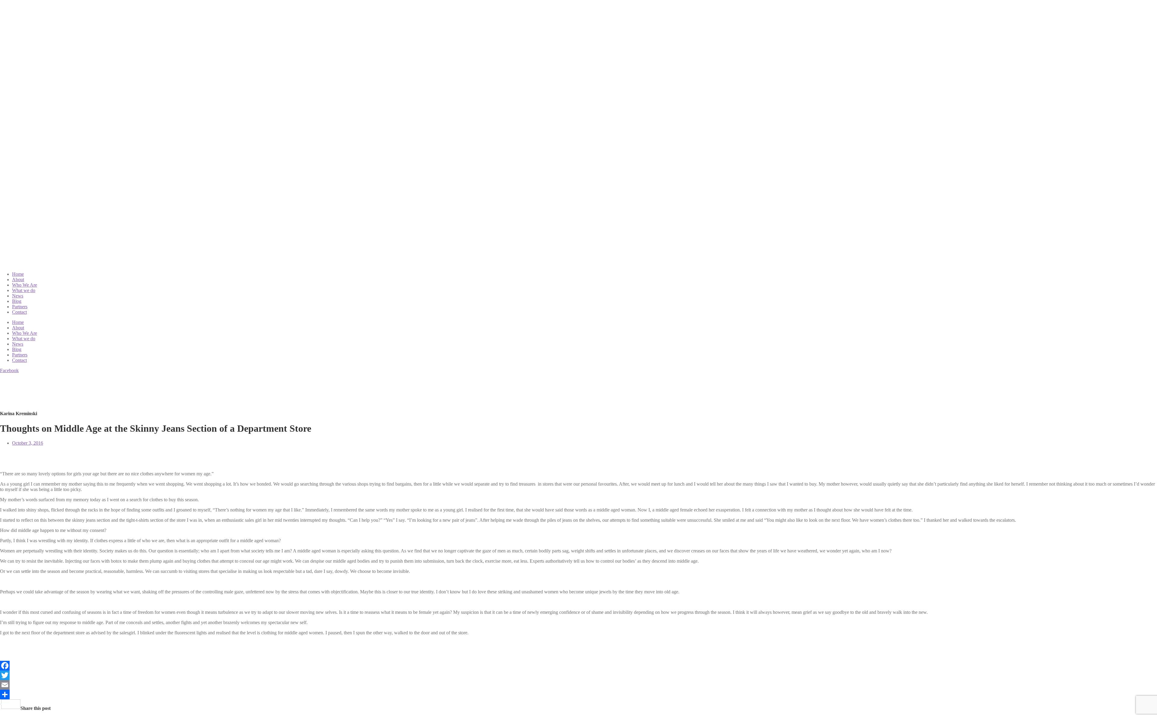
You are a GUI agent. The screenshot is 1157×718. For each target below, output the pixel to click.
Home (18, 274)
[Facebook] (578, 665)
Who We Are (24, 285)
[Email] (578, 685)
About (18, 279)
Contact (19, 312)
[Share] (578, 694)
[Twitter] (578, 675)
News (17, 295)
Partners (19, 306)
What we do (23, 290)
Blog (16, 301)
